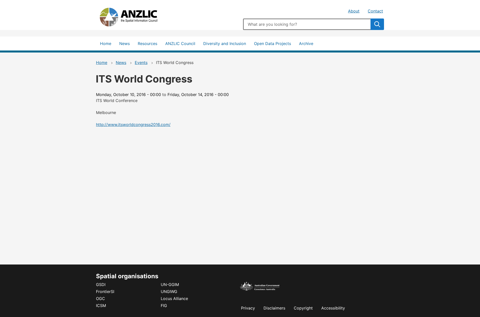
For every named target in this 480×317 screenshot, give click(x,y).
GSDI (101, 284)
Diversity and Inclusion (224, 43)
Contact (375, 11)
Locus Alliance (174, 298)
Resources (147, 43)
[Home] (133, 18)
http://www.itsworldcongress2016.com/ (133, 124)
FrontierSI (105, 291)
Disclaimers (274, 308)
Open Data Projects (272, 43)
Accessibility (333, 308)
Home (105, 43)
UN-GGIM (170, 284)
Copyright (303, 308)
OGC (100, 298)
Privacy (248, 308)
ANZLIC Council (180, 43)
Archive (306, 43)
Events (141, 62)
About (354, 11)
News (124, 43)
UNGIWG (169, 291)
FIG (164, 305)
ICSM (101, 305)
